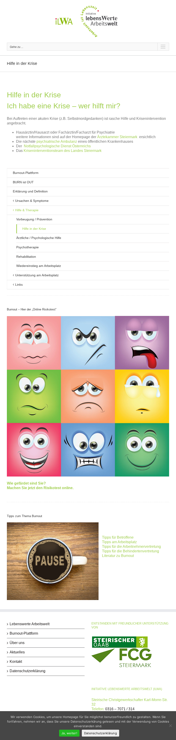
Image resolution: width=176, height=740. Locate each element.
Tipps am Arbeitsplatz (119, 542)
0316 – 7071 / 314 (120, 709)
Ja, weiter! (69, 733)
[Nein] (170, 725)
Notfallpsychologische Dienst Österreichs (57, 146)
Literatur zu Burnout (118, 556)
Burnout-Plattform (25, 173)
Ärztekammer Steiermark (117, 137)
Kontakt (16, 661)
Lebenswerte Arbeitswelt (30, 624)
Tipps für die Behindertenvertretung (130, 551)
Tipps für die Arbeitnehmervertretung (131, 546)
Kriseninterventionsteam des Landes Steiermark (63, 151)
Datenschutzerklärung (27, 671)
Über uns (17, 643)
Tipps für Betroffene (118, 537)
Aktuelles (17, 652)
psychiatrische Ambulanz (56, 141)
